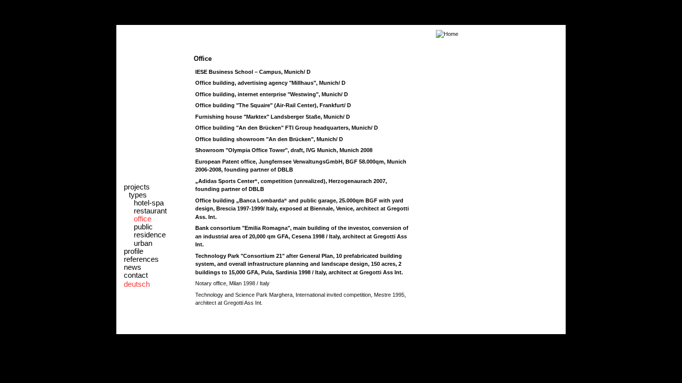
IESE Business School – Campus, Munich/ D (253, 72)
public (143, 227)
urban (143, 243)
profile (133, 251)
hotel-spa (149, 203)
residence (150, 235)
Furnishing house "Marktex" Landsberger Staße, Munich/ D (272, 117)
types (138, 195)
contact (136, 275)
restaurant (150, 211)
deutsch (137, 284)
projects (137, 187)
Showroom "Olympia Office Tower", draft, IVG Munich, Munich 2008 (283, 150)
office (142, 219)
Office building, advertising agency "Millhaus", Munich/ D (270, 83)
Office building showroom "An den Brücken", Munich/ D (269, 139)
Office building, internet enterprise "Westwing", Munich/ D (271, 94)
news (132, 267)
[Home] (288, 34)
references (141, 259)
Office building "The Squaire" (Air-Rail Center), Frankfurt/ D (273, 105)
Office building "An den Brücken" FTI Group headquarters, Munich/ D (286, 128)
